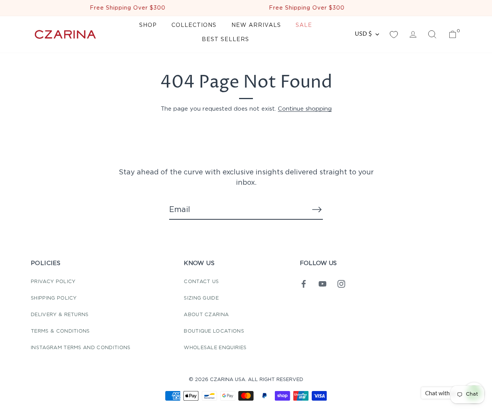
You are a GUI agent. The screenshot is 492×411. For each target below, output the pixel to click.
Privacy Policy (53, 282)
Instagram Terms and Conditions (81, 348)
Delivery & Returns (60, 315)
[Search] (432, 34)
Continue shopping (305, 108)
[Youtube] (322, 283)
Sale (304, 25)
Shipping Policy (54, 298)
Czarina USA (227, 380)
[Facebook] (304, 283)
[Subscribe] (316, 209)
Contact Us (201, 282)
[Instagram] (341, 283)
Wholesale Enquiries (215, 348)
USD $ (363, 34)
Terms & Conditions (60, 331)
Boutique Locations (214, 331)
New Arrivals (256, 25)
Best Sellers (225, 39)
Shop (148, 25)
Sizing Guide (201, 298)
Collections (193, 25)
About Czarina (206, 315)
